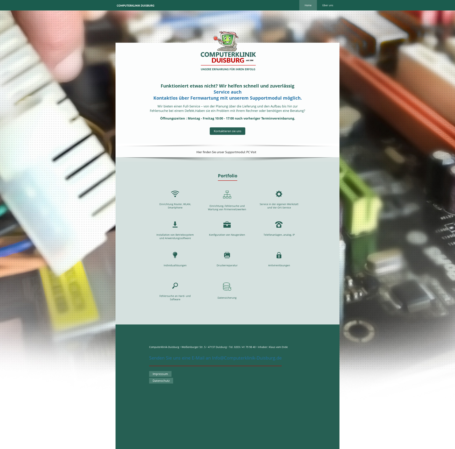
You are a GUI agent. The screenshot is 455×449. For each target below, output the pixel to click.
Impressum (160, 374)
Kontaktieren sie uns (227, 131)
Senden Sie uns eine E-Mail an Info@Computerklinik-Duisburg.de (215, 358)
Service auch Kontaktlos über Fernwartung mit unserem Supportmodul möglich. (227, 95)
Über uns (327, 5)
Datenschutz (161, 381)
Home (308, 5)
